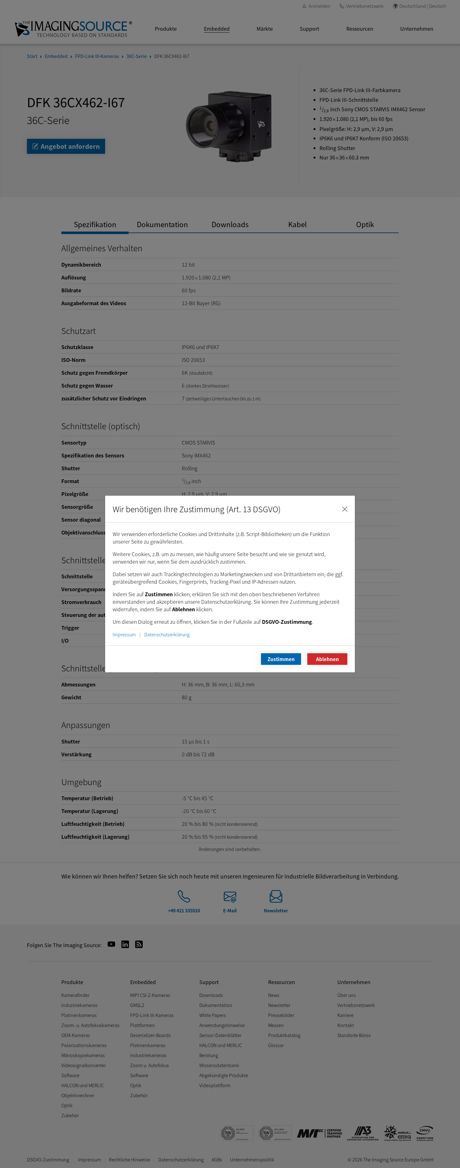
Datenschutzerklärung (167, 634)
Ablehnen (327, 658)
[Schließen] (345, 509)
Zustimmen (281, 658)
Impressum (124, 634)
